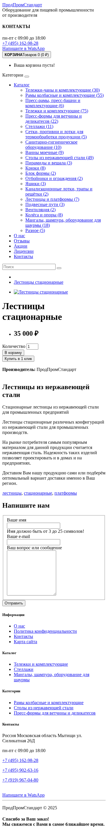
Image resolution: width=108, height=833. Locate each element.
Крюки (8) (35, 168)
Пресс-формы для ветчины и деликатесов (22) (53, 119)
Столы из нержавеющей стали (43, 707)
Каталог (22, 84)
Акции (20, 246)
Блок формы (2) (40, 173)
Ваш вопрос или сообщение (34, 547)
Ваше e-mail (18, 536)
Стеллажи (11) (39, 126)
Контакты (23, 256)
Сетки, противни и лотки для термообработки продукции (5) (56, 134)
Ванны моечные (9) (44, 152)
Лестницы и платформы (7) (52, 199)
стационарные (38, 493)
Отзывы (22, 240)
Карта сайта (25, 641)
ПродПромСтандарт (22, 4)
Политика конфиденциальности (45, 631)
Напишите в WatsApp (23, 48)
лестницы (12, 493)
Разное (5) (35, 230)
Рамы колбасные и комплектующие (49, 702)
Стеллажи (23, 669)
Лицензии (24, 251)
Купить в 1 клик (18, 359)
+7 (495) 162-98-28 (20, 43)
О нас (19, 235)
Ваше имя (16, 519)
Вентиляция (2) (40, 209)
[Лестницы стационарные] (41, 292)
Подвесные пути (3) (45, 204)
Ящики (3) (35, 183)
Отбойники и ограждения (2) (54, 178)
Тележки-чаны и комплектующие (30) (62, 90)
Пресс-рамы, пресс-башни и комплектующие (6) (52, 103)
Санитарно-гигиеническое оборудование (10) (51, 145)
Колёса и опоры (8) (44, 214)
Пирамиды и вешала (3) (48, 162)
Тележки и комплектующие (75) (56, 110)
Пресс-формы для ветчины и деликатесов (55, 712)
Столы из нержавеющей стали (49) (59, 157)
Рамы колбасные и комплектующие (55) (64, 95)
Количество (13, 346)
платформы (65, 493)
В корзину (13, 352)
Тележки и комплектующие (41, 664)
